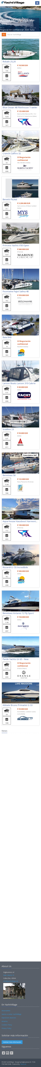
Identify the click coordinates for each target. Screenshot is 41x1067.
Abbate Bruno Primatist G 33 (17, 705)
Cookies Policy (7, 1025)
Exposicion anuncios (9, 1018)
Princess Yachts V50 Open (16, 245)
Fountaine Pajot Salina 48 (16, 291)
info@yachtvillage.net (10, 981)
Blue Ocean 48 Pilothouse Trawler (20, 107)
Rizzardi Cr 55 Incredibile (15, 567)
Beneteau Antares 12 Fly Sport (18, 613)
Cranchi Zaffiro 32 (12, 153)
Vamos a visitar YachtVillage (11, 1014)
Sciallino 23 (8, 429)
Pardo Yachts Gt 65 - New (16, 659)
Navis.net (23, 1064)
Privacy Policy (6, 1028)
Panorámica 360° (30, 455)
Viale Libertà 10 (8, 975)
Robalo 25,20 (9, 61)
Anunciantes (6, 1011)
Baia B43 (7, 337)
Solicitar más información (12, 1042)
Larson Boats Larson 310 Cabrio (19, 383)
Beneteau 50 (9, 475)
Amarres (5, 1021)
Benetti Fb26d (10, 199)
